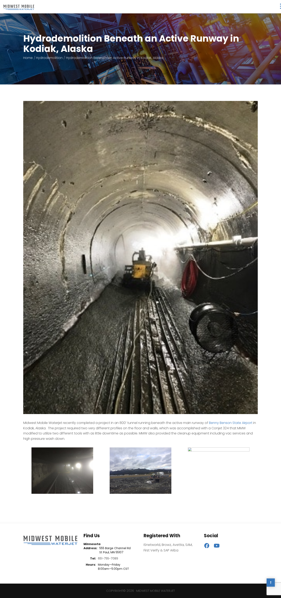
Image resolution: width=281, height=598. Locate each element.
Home (28, 57)
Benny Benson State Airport (230, 422)
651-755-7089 (108, 558)
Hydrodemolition (49, 57)
